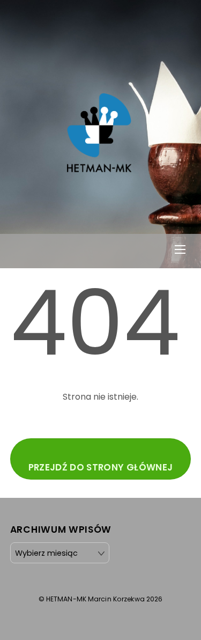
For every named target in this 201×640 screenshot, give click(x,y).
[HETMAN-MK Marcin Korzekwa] (99, 166)
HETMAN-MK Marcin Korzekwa (95, 599)
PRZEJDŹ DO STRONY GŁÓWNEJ (100, 467)
